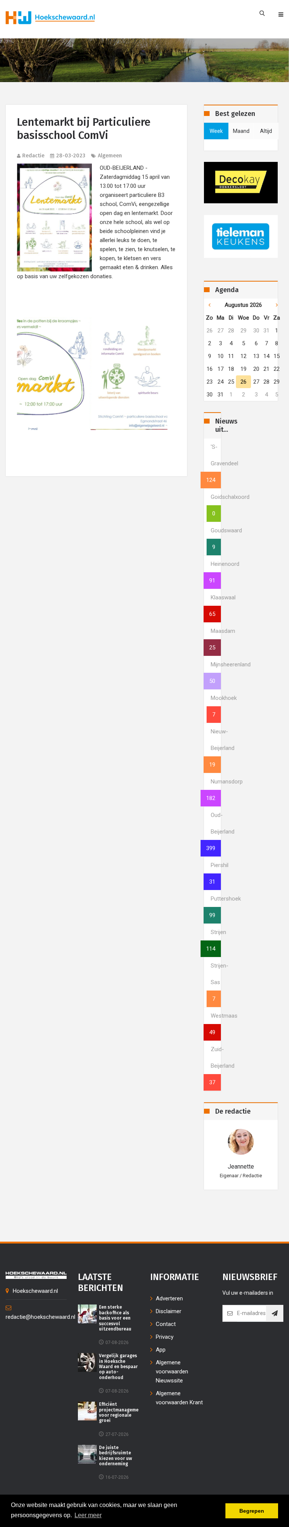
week (216, 131)
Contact (166, 1324)
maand (241, 131)
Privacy (164, 1336)
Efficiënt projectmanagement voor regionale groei (121, 1412)
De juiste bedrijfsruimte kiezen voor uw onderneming (115, 1455)
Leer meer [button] (88, 1515)
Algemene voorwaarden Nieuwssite (172, 1371)
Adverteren (169, 1298)
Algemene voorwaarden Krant (179, 1398)
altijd (266, 131)
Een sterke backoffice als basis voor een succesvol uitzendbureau (115, 1318)
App (161, 1349)
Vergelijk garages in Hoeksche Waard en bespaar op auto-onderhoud (118, 1366)
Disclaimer (168, 1311)
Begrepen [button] (251, 1511)
